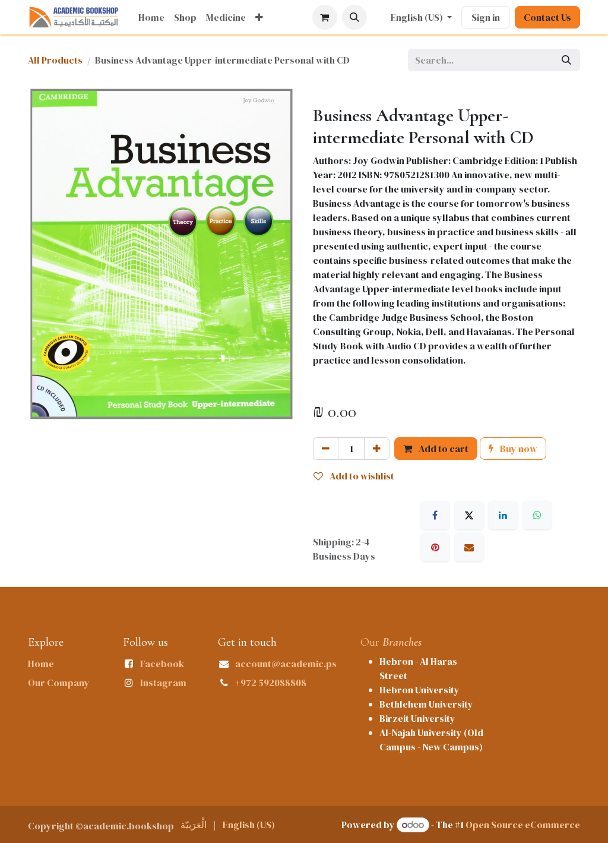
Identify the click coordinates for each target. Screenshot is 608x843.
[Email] (469, 547)
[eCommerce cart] (324, 17)
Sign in (485, 17)
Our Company (59, 682)
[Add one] (377, 448)
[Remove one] (325, 448)
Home (41, 663)
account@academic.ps (286, 663)
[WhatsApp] (537, 515)
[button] (354, 17)
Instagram (163, 682)
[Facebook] (435, 515)
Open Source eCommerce (523, 824)
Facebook (162, 663)
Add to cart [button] (442, 448)
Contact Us (547, 17)
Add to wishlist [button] (361, 475)
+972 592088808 (270, 682)
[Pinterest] (435, 547)
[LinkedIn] (503, 515)
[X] (469, 515)
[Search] (566, 60)
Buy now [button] (517, 448)
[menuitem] (151, 17)
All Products (55, 60)
